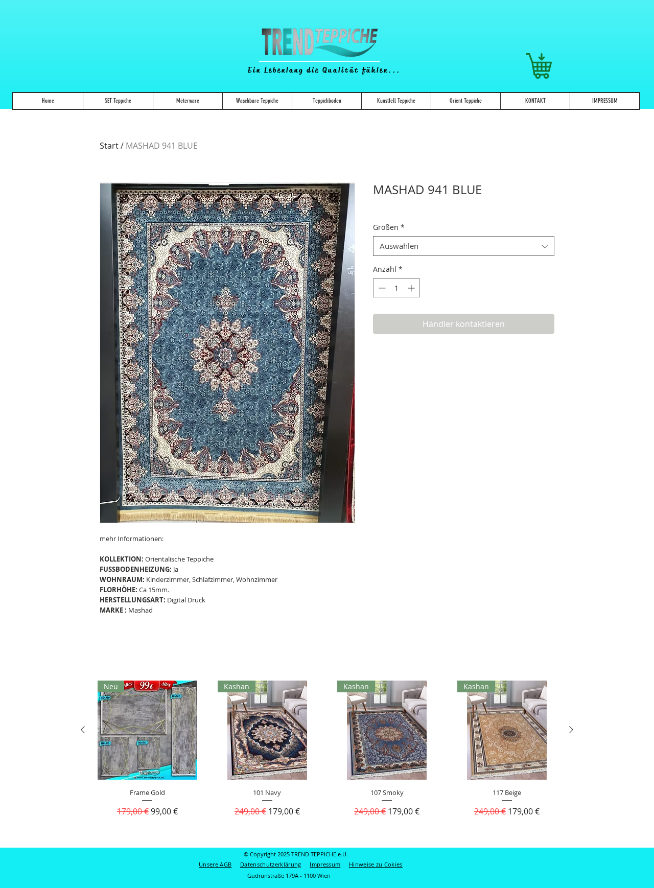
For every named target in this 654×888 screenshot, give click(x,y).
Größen (389, 227)
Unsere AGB (215, 864)
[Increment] (412, 288)
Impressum (325, 864)
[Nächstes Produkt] (571, 729)
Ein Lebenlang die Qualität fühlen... (324, 70)
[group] (327, 759)
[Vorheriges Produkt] (83, 729)
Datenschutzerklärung (270, 864)
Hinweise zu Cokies (376, 864)
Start (109, 145)
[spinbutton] (396, 288)
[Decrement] (381, 288)
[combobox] (463, 246)
